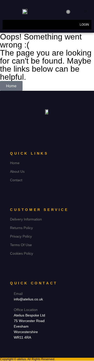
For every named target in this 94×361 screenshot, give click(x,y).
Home (15, 163)
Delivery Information (26, 219)
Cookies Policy (21, 253)
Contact (16, 180)
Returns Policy (21, 228)
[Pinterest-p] (52, 122)
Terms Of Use (21, 245)
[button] (85, 11)
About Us (17, 171)
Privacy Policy (21, 236)
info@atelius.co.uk (28, 299)
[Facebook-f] (42, 122)
